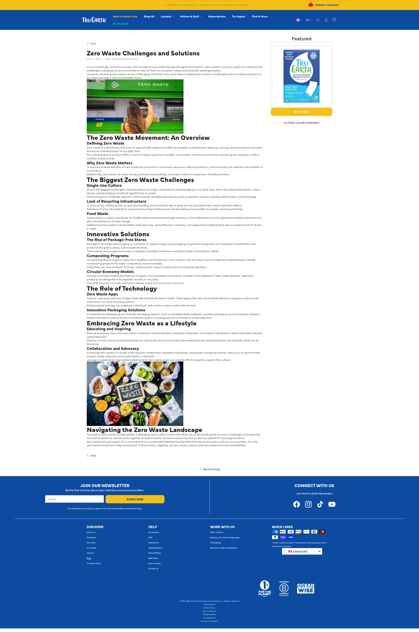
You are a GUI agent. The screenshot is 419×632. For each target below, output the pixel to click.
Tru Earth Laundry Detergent (301, 122)
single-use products (162, 189)
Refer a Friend (216, 532)
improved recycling (140, 209)
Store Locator (154, 563)
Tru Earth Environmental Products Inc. (206, 601)
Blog (89, 558)
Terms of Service (209, 611)
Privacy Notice (210, 604)
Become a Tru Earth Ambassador (225, 537)
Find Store (91, 537)
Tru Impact (91, 547)
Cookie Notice (209, 618)
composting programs (101, 263)
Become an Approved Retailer (223, 547)
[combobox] (302, 551)
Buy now (301, 112)
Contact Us (153, 568)
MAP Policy (153, 558)
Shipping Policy (155, 547)
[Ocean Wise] (305, 588)
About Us (91, 532)
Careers (90, 553)
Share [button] (93, 43)
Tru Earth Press (94, 563)
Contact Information (209, 621)
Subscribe (135, 499)
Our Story (91, 542)
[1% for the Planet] (265, 588)
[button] (167, 16)
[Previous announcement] (87, 5)
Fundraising (215, 542)
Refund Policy (154, 553)
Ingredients (153, 542)
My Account (153, 532)
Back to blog (211, 469)
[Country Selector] (299, 19)
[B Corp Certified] (284, 588)
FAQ (150, 537)
